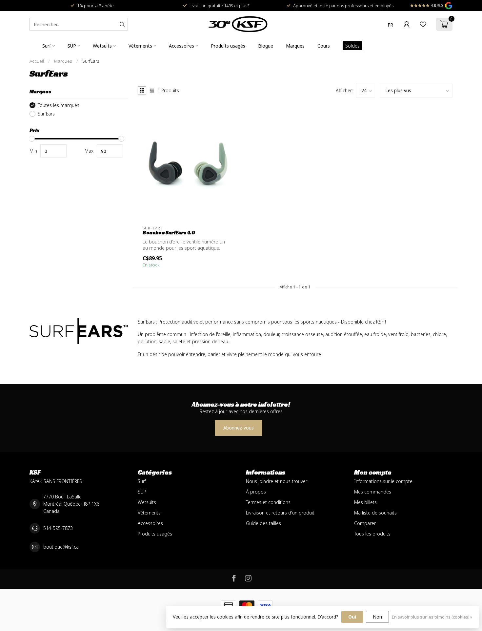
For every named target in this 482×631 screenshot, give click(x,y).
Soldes (352, 46)
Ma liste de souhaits (375, 513)
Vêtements (140, 46)
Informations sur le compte (383, 481)
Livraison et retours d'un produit (280, 513)
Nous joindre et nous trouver (276, 481)
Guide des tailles (263, 523)
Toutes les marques (58, 105)
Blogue (265, 46)
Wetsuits (102, 46)
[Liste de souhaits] (423, 24)
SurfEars (90, 61)
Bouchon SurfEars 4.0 (169, 233)
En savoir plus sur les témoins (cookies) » (432, 617)
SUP (72, 46)
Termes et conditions (268, 502)
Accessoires (181, 46)
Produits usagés (228, 46)
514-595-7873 (58, 528)
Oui (352, 617)
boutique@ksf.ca (61, 547)
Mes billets (365, 502)
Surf (46, 46)
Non (377, 617)
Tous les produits (372, 534)
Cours (323, 46)
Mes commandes (372, 492)
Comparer (365, 523)
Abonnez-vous (238, 428)
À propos (256, 492)
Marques (295, 46)
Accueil (37, 61)
